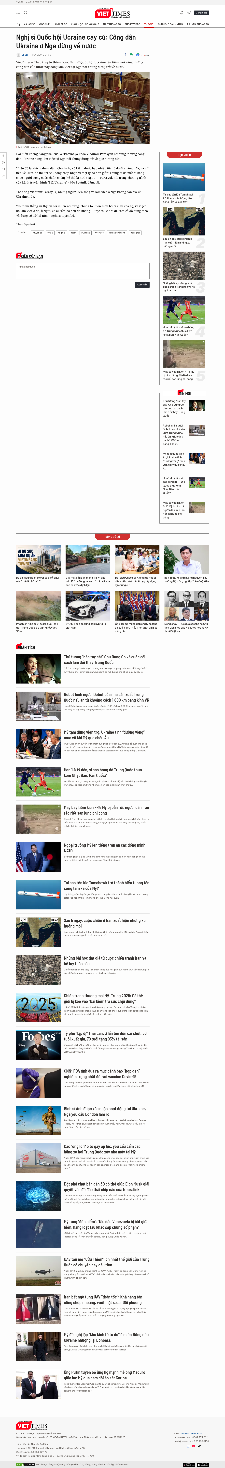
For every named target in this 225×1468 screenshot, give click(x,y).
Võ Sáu (25, 55)
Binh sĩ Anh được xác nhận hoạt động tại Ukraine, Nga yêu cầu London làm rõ (105, 1111)
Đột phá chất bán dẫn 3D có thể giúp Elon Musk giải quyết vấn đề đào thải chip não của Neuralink (106, 1186)
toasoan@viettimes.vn (191, 1433)
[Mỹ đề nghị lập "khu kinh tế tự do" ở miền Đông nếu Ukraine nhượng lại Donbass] (38, 1346)
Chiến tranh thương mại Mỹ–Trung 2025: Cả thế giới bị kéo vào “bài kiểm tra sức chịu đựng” (103, 998)
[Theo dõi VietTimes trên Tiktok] (199, 1446)
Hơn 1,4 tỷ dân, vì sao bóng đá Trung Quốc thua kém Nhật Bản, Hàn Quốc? (178, 331)
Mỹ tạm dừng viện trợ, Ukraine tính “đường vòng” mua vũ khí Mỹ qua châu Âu (174, 461)
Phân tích (26, 647)
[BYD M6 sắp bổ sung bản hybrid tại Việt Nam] (88, 606)
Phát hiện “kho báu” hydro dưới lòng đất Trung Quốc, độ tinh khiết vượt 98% (37, 627)
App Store (189, 1465)
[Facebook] (125, 54)
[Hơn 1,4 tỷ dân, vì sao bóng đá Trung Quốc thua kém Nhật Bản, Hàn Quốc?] (184, 310)
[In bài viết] (131, 55)
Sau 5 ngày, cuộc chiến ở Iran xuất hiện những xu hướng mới (177, 242)
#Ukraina (85, 233)
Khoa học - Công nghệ (85, 24)
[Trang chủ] (18, 24)
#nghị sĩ (61, 233)
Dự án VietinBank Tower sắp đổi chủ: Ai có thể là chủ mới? (37, 579)
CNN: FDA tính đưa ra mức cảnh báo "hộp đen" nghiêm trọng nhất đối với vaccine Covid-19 (102, 1073)
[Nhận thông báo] (182, 13)
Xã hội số (29, 24)
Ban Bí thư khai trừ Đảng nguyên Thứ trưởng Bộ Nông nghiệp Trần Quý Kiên (186, 579)
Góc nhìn (45, 24)
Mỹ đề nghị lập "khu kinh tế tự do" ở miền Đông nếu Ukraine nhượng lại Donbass (106, 1337)
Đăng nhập (202, 12)
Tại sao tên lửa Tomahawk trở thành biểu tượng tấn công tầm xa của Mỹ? (178, 198)
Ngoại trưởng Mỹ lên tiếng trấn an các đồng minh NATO (104, 847)
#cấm (73, 233)
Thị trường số (112, 24)
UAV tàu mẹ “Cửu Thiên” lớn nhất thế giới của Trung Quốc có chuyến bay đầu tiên (107, 1262)
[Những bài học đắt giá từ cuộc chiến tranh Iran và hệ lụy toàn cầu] (184, 266)
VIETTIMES (112, 13)
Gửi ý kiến (142, 284)
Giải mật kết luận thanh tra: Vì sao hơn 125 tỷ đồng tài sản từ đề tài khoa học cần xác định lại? (88, 581)
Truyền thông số (198, 24)
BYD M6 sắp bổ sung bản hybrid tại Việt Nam (86, 625)
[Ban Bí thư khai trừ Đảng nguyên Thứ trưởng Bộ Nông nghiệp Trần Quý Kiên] (186, 559)
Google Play (203, 1465)
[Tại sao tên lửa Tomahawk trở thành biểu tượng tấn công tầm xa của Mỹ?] (184, 177)
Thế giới (149, 24)
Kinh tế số (61, 24)
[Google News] (143, 54)
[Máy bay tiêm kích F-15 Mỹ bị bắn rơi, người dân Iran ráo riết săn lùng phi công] (184, 354)
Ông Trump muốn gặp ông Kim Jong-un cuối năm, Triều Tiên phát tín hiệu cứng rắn (137, 627)
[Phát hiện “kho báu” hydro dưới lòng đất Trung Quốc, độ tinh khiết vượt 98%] (38, 606)
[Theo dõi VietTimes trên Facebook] (183, 1446)
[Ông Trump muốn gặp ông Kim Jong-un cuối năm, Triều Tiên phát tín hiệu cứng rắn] (137, 606)
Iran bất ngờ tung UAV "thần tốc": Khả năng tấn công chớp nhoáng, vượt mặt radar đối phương (103, 1299)
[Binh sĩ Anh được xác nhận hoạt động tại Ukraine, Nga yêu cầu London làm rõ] (38, 1120)
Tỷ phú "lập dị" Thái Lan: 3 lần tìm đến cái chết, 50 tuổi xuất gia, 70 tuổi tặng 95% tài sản (105, 1036)
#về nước (99, 233)
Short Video (132, 24)
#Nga (50, 233)
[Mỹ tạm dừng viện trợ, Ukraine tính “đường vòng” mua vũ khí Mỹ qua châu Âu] (197, 458)
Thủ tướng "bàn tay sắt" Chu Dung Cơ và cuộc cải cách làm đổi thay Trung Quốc (174, 408)
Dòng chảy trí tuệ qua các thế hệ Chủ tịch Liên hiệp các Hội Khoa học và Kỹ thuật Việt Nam (186, 627)
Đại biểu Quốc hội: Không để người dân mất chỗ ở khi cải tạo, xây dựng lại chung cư (135, 581)
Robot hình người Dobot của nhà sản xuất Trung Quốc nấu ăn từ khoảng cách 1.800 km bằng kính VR (174, 435)
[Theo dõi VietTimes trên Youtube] (193, 1446)
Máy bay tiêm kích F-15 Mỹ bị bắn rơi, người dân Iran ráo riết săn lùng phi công (178, 375)
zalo (188, 1446)
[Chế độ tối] (189, 13)
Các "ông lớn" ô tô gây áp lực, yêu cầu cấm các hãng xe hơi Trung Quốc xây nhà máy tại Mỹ (102, 1149)
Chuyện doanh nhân (170, 24)
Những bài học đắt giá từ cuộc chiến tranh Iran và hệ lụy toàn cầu (179, 287)
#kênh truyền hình (117, 233)
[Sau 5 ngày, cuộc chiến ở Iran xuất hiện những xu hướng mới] (184, 221)
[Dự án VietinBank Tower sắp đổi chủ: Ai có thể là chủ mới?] (38, 559)
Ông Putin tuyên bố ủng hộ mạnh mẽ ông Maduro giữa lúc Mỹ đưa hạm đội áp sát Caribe (104, 1375)
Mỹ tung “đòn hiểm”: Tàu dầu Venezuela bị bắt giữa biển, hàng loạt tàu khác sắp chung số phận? (106, 1224)
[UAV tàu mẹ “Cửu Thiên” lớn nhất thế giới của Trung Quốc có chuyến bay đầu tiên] (38, 1271)
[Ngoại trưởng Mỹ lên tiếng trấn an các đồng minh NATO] (38, 857)
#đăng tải (135, 233)
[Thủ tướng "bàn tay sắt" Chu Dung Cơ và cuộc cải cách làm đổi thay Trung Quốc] (197, 405)
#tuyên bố (37, 233)
